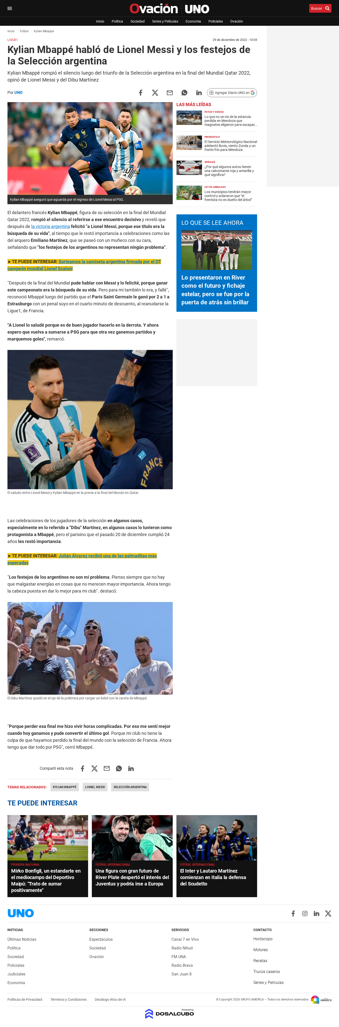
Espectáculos (101, 939)
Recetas (260, 960)
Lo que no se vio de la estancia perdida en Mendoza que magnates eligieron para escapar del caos (229, 123)
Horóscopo (262, 939)
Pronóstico (212, 137)
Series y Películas (165, 21)
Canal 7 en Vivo (185, 939)
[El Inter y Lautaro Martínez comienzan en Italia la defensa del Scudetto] (216, 837)
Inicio (100, 21)
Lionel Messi (95, 787)
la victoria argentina (50, 226)
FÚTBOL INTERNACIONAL (113, 864)
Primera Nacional (25, 864)
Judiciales (16, 974)
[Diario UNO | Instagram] (305, 913)
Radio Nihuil (182, 948)
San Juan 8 (181, 974)
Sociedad (138, 21)
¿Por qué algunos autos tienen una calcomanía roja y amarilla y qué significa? (229, 171)
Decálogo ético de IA (110, 999)
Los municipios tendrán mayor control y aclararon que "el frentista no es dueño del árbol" (228, 196)
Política (117, 21)
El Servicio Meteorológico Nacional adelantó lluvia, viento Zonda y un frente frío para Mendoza (230, 146)
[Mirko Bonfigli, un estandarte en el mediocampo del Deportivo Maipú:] (47, 837)
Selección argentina (130, 787)
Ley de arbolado (215, 187)
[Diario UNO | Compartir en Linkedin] (199, 92)
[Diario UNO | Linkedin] (316, 913)
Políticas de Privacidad (25, 999)
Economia (193, 21)
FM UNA (178, 956)
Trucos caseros (266, 971)
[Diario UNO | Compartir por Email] (170, 92)
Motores (260, 949)
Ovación (236, 21)
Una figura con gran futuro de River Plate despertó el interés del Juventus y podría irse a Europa (132, 877)
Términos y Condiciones (68, 999)
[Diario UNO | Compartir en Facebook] (140, 92)
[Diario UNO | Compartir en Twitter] (155, 92)
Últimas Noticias (21, 939)
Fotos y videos (214, 112)
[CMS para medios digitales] (169, 1014)
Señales (209, 162)
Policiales (215, 21)
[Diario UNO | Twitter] (328, 913)
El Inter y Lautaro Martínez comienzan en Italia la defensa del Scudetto (213, 877)
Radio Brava (182, 965)
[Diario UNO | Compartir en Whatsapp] (184, 92)
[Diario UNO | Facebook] (293, 913)
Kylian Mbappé (64, 787)
